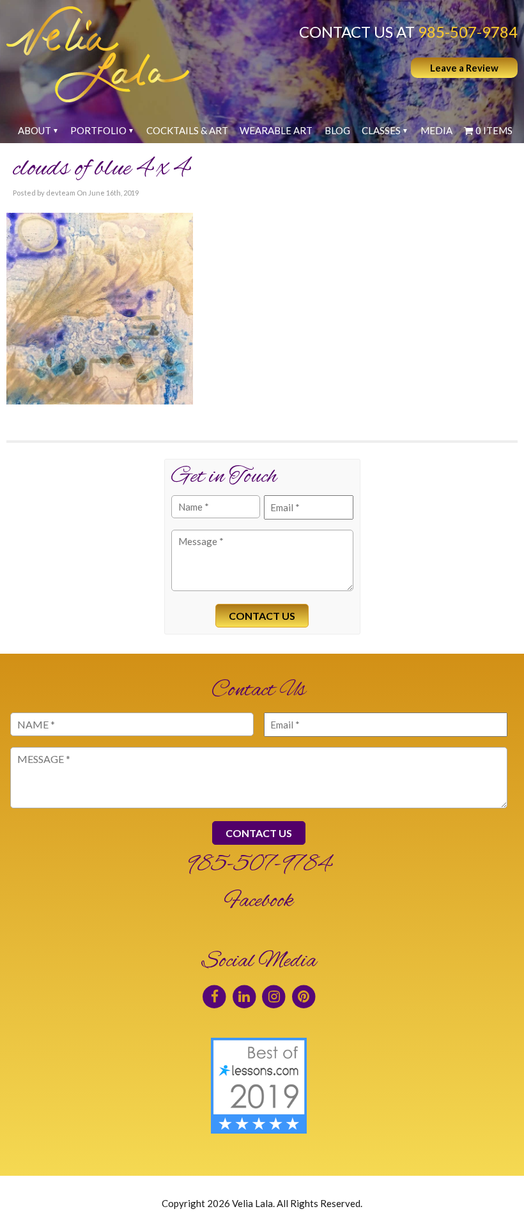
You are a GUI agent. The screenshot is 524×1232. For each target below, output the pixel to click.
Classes (381, 130)
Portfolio (98, 130)
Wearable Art (276, 130)
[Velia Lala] (97, 54)
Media (436, 130)
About (34, 130)
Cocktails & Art (187, 130)
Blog (337, 130)
